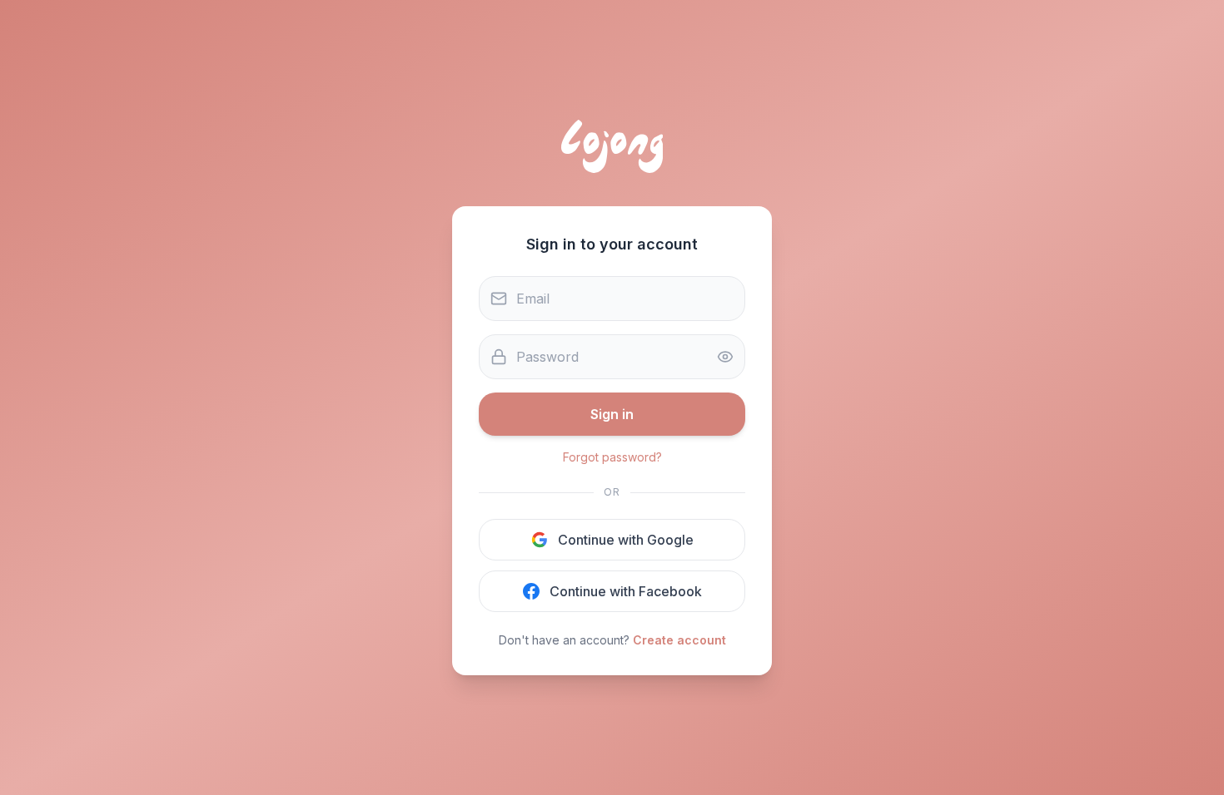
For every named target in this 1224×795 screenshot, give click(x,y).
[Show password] (725, 356)
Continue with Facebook (626, 591)
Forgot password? (612, 457)
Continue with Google (626, 539)
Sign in (612, 414)
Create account (679, 640)
